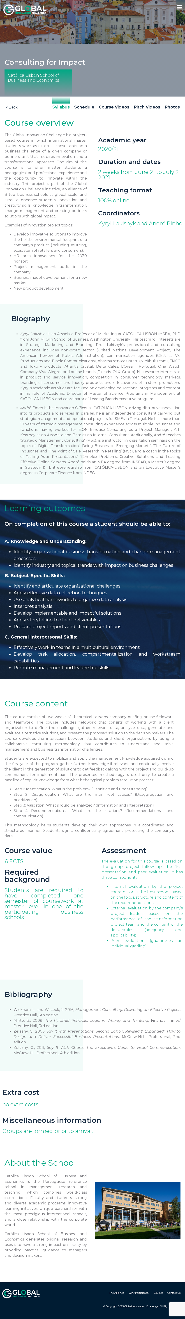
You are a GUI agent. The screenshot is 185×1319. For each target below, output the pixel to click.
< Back (12, 107)
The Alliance (116, 1292)
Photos (172, 107)
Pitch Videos (147, 107)
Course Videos (114, 107)
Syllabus (61, 107)
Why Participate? (139, 1292)
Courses (158, 1292)
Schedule (84, 107)
